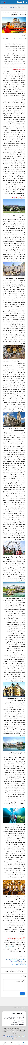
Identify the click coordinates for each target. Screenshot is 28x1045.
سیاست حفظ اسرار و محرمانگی (14, 1036)
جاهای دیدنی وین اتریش (20, 959)
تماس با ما (13, 1038)
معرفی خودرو (12, 7)
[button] (3, 2)
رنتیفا (11, 961)
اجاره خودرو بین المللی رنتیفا (19, 965)
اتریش (10, 959)
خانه (23, 7)
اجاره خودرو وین (22, 963)
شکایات (4, 1036)
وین (7, 959)
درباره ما (24, 1036)
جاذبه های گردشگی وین (20, 961)
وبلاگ (19, 7)
